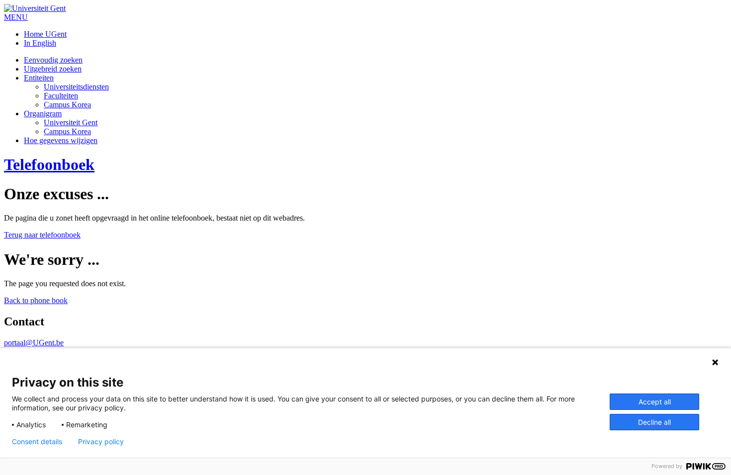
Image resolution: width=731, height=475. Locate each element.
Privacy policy (101, 442)
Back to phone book (36, 300)
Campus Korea (67, 104)
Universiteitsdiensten (76, 86)
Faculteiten (61, 95)
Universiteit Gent (70, 122)
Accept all (655, 401)
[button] (16, 17)
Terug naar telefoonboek (42, 235)
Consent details (37, 442)
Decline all (654, 422)
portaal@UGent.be (34, 342)
